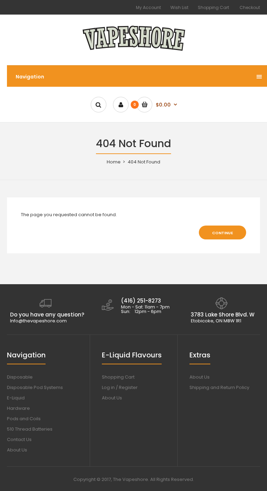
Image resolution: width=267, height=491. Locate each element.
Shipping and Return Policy (219, 387)
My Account (148, 7)
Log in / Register (120, 387)
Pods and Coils (24, 418)
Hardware (18, 408)
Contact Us (19, 439)
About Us (17, 450)
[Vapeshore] (133, 51)
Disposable (20, 377)
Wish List (179, 7)
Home (114, 162)
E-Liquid (16, 398)
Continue (222, 233)
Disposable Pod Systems (35, 387)
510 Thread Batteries (29, 429)
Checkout (250, 7)
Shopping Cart (213, 7)
